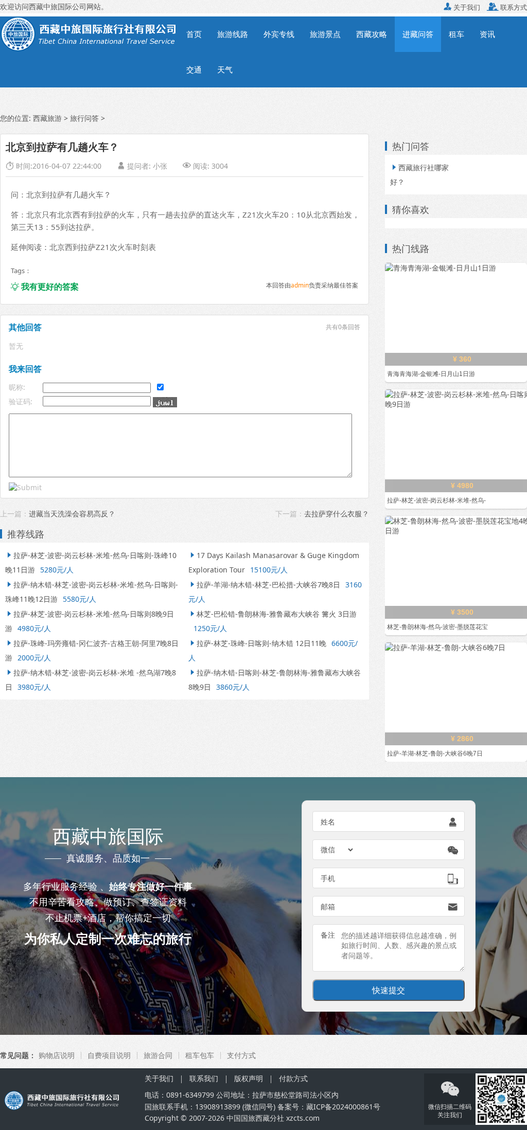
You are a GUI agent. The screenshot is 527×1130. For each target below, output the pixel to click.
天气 (225, 69)
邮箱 (328, 906)
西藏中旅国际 (50, 6)
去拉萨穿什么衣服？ (336, 513)
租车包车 (199, 1055)
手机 (328, 878)
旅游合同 (158, 1055)
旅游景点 (325, 34)
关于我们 (462, 7)
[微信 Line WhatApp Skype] (338, 849)
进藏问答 (417, 34)
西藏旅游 (47, 118)
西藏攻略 (371, 34)
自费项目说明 (109, 1055)
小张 (160, 166)
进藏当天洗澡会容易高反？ (72, 513)
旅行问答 (84, 118)
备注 (328, 935)
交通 (194, 69)
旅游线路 (232, 34)
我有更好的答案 (45, 286)
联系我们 (203, 1078)
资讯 (487, 34)
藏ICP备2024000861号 (343, 1106)
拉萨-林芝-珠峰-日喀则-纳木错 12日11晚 (257, 643)
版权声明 (248, 1078)
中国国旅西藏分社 (255, 1118)
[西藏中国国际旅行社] (89, 33)
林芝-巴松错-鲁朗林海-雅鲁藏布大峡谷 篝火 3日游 (272, 614)
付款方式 (293, 1078)
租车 (456, 34)
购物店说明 (57, 1055)
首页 (194, 34)
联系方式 (507, 7)
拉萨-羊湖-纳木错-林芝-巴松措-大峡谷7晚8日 (264, 584)
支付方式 (241, 1055)
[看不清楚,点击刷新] (165, 402)
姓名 (328, 822)
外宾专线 (279, 34)
